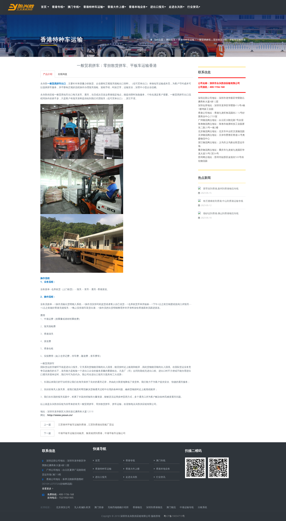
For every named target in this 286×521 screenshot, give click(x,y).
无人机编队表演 (82, 507)
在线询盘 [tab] (62, 74)
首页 (44, 7)
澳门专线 (73, 7)
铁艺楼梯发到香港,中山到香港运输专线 (223, 200)
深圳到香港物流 (154, 507)
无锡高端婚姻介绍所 (118, 507)
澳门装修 (99, 507)
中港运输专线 (187, 507)
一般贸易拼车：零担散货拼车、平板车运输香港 (221, 39)
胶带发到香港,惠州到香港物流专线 (220, 188)
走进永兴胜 (176, 7)
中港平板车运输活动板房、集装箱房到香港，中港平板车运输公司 (91, 433)
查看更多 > (47, 488)
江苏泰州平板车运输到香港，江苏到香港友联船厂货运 (86, 424)
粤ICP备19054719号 (174, 516)
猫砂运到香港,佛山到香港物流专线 (220, 213)
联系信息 (48, 450)
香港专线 (57, 7)
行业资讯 (193, 7)
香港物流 (137, 507)
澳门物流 (171, 507)
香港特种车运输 (93, 7)
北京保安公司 (63, 507)
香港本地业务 (137, 7)
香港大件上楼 (116, 7)
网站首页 (170, 39)
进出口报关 (157, 7)
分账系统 (202, 507)
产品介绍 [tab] (47, 74)
